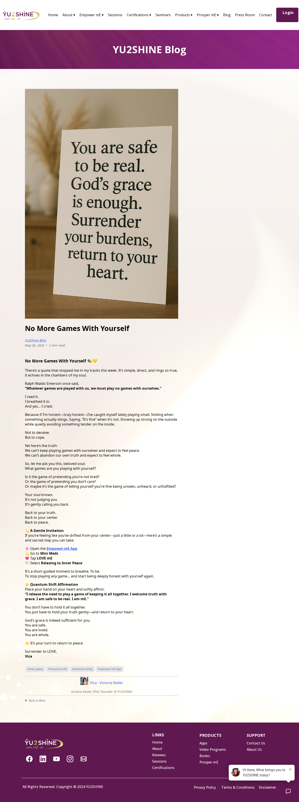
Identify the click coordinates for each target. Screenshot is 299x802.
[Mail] (83, 759)
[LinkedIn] (43, 759)
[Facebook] (29, 759)
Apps (203, 743)
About (157, 748)
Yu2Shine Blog (35, 340)
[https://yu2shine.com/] (21, 14)
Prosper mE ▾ (208, 14)
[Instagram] (70, 759)
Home (53, 14)
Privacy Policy (205, 787)
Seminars (163, 14)
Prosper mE (208, 762)
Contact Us (256, 743)
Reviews (159, 755)
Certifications (163, 767)
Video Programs (212, 749)
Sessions (115, 14)
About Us (254, 749)
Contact (265, 14)
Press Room (245, 14)
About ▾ (68, 14)
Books (204, 755)
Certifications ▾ (139, 14)
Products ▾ (183, 14)
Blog (227, 14)
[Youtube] (56, 759)
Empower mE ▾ (91, 14)
